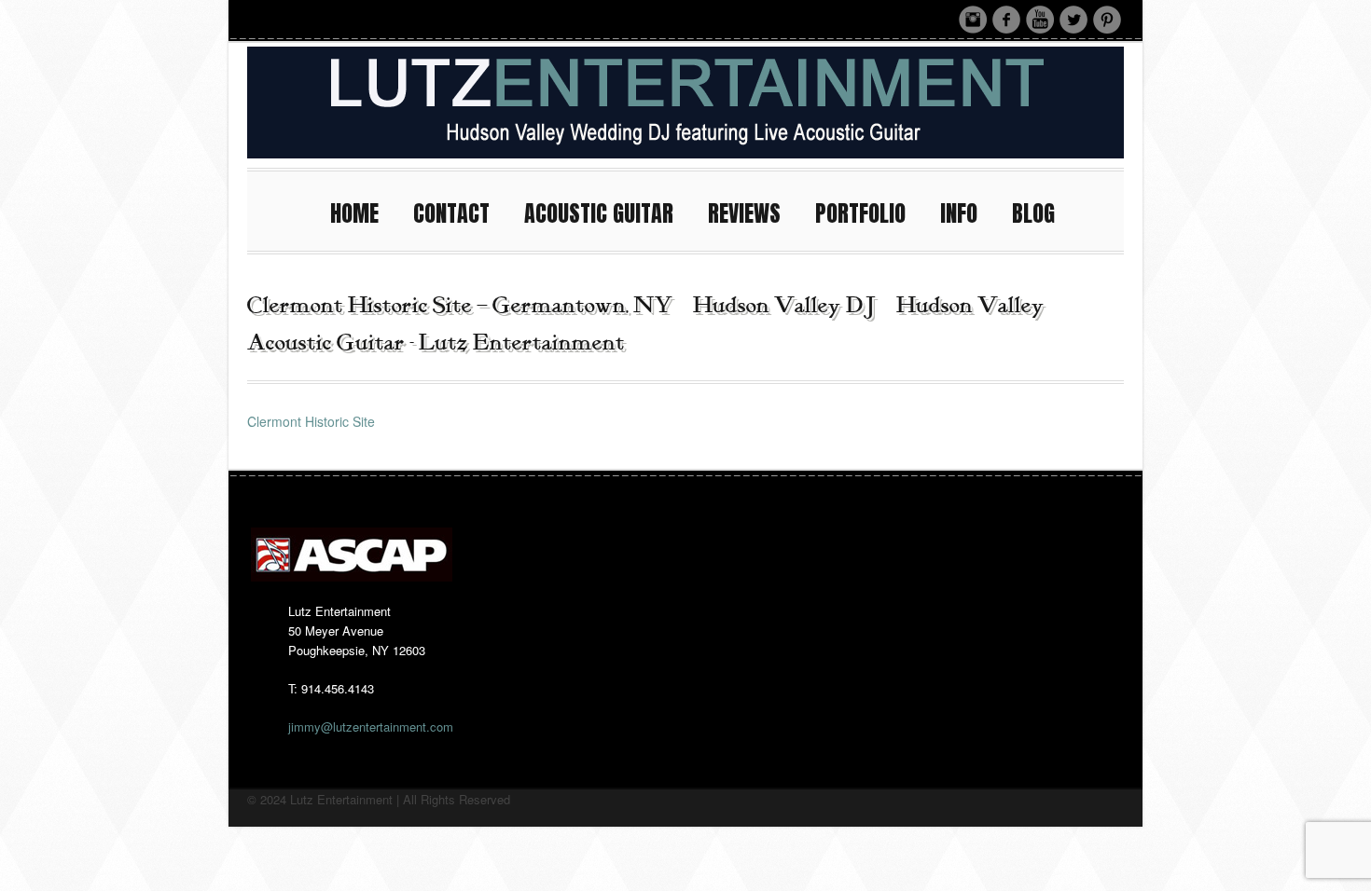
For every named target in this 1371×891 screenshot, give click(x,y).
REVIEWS (744, 213)
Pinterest (1107, 20)
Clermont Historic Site (311, 421)
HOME (354, 213)
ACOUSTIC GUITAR (598, 213)
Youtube (1040, 20)
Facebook (1006, 20)
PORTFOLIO (860, 213)
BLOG (1033, 213)
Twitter (1073, 20)
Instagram (973, 20)
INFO (958, 213)
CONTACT (451, 213)
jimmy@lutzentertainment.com (370, 726)
